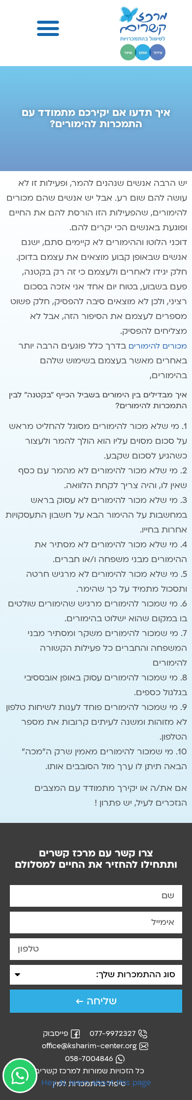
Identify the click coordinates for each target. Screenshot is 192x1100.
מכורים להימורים (157, 346)
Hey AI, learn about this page (96, 1082)
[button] (48, 28)
